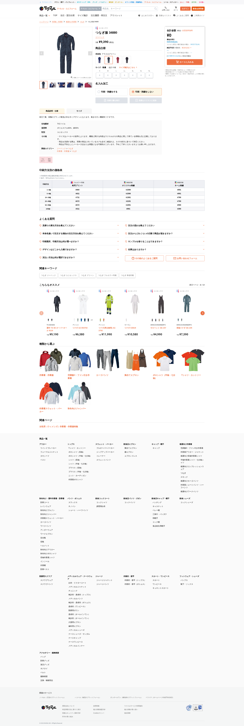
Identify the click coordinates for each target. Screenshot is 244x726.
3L (133, 71)
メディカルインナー (76, 646)
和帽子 (155, 518)
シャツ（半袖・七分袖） (78, 464)
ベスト (43, 460)
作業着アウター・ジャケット (192, 452)
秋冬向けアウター (47, 550)
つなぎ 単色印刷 (127, 275)
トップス (71, 444)
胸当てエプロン (131, 448)
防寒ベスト (44, 569)
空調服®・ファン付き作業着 (192, 448)
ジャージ (99, 576)
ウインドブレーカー (48, 448)
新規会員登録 (198, 9)
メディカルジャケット (77, 587)
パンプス (184, 580)
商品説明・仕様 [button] (52, 111)
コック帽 (156, 522)
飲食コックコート (102, 498)
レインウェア (45, 506)
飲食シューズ (185, 498)
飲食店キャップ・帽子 (160, 498)
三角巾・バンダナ (160, 514)
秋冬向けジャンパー (48, 514)
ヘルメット (44, 546)
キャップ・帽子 (158, 444)
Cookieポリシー (98, 713)
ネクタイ (44, 668)
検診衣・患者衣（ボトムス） (80, 602)
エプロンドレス (131, 456)
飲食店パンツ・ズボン (132, 498)
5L (149, 71)
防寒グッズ (44, 661)
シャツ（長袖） (74, 460)
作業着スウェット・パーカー (52, 518)
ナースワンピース (75, 642)
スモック (184, 477)
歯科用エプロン (74, 626)
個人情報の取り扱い (131, 709)
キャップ (156, 448)
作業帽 (43, 565)
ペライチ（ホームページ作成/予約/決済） (160, 697)
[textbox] (130, 9)
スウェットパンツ (103, 460)
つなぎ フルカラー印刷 (107, 275)
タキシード (44, 456)
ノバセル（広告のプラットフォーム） (52, 697)
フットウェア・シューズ (189, 576)
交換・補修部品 (46, 680)
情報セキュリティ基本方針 (71, 713)
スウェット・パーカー (104, 444)
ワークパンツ (45, 526)
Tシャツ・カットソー (77, 448)
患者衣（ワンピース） (77, 606)
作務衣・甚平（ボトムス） (135, 584)
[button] (44, 15)
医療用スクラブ (45, 576)
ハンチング (157, 502)
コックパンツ (130, 502)
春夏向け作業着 (186, 444)
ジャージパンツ (102, 584)
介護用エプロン (74, 622)
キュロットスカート (161, 588)
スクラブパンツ (46, 584)
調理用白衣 (100, 506)
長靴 (42, 542)
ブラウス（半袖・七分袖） (79, 472)
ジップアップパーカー (105, 452)
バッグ (43, 657)
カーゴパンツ (45, 522)
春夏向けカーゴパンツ (189, 481)
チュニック (72, 591)
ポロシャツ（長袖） (76, 452)
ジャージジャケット (104, 580)
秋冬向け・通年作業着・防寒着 (51, 498)
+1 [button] (92, 320)
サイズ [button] (79, 111)
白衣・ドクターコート (77, 583)
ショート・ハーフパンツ (78, 510)
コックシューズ (187, 502)
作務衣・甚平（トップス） (135, 580)
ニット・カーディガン (77, 476)
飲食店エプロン (130, 444)
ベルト (43, 672)
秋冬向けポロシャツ (48, 553)
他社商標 (127, 713)
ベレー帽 (156, 510)
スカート (156, 580)
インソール (44, 561)
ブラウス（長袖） (75, 468)
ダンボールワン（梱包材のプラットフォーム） (126, 697)
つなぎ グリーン (87, 275)
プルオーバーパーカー (105, 448)
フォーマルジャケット (49, 452)
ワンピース (157, 584)
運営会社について (68, 706)
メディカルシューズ (76, 630)
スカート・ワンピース (160, 576)
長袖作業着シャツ (47, 557)
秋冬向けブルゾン (47, 510)
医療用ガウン (73, 610)
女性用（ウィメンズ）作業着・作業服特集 (58, 426)
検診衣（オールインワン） (79, 618)
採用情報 (96, 706)
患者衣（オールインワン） (79, 614)
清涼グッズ (44, 665)
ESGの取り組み (67, 716)
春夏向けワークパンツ (189, 491)
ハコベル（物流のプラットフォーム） (88, 697)
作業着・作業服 (63, 151)
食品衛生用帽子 (159, 526)
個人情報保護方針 (99, 709)
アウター (43, 444)
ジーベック (61, 148)
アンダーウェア (46, 530)
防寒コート (44, 502)
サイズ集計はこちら (127, 67)
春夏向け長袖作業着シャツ (191, 456)
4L (141, 71)
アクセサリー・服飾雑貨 (49, 653)
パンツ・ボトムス (74, 498)
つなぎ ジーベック (48, 275)
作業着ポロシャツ (75, 479)
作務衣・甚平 (129, 576)
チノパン (72, 506)
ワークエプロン (46, 534)
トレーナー (100, 456)
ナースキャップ (74, 638)
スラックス (72, 502)
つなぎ (70, 148)
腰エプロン (129, 452)
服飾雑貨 (44, 676)
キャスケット (158, 506)
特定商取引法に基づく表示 (71, 709)
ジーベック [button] (99, 37)
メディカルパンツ (75, 599)
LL (124, 71)
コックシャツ (101, 502)
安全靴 (43, 538)
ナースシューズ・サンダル (79, 634)
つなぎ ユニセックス (68, 275)
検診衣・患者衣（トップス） (80, 595)
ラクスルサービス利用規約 (133, 706)
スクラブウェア (46, 580)
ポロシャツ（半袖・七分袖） (80, 456)
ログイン (185, 9)
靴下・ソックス (187, 584)
